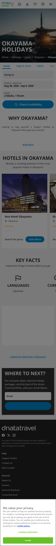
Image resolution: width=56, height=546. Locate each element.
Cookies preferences (28, 532)
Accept (28, 540)
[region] (28, 522)
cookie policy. (23, 526)
